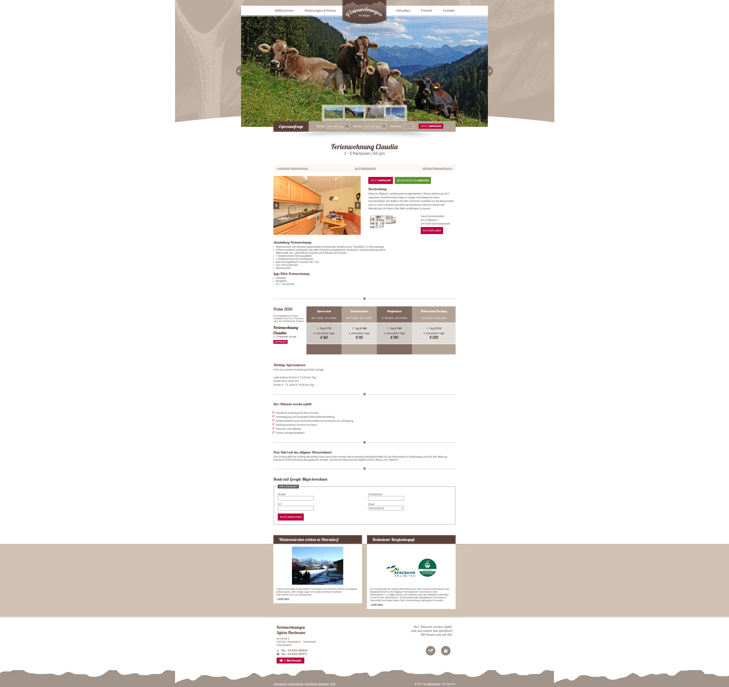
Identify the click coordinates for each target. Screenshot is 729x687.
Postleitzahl (375, 494)
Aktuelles (403, 11)
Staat (371, 504)
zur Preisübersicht (365, 168)
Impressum (280, 683)
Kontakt (449, 11)
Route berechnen (291, 517)
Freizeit (426, 11)
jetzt (431, 126)
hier (321, 369)
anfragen (280, 342)
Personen (396, 126)
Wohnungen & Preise (320, 11)
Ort (280, 504)
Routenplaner (432, 230)
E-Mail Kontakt (292, 660)
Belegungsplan (413, 180)
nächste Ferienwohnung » (437, 168)
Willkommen (284, 11)
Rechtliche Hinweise (316, 683)
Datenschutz (295, 683)
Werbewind (433, 683)
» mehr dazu (282, 598)
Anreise (320, 126)
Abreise (357, 126)
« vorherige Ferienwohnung (292, 168)
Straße (282, 494)
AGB (332, 683)
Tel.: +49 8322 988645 (294, 650)
